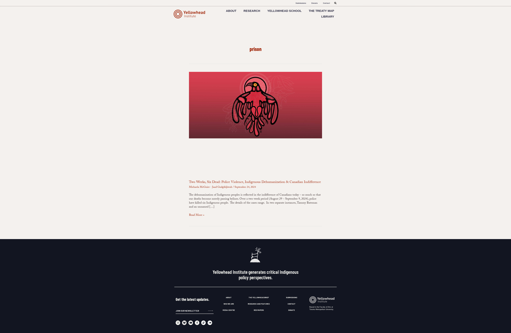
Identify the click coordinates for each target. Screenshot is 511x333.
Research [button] (252, 11)
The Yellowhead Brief (259, 297)
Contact (326, 3)
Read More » (196, 215)
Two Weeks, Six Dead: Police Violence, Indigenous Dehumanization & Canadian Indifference (255, 182)
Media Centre (229, 310)
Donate (314, 3)
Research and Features (259, 304)
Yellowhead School (284, 11)
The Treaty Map (321, 11)
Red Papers (259, 310)
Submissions (301, 3)
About (231, 11)
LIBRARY (327, 16)
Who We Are (229, 304)
